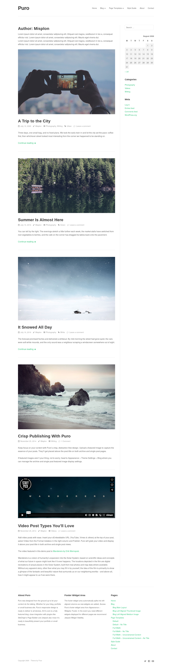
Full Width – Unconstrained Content (127, 634)
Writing (60, 126)
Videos (54, 531)
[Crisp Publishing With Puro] (66, 396)
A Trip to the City (34, 121)
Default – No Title (120, 624)
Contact (151, 8)
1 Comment (65, 441)
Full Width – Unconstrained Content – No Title (131, 638)
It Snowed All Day (35, 327)
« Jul (127, 71)
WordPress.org (131, 115)
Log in (127, 104)
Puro (23, 8)
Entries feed (129, 108)
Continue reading (25, 142)
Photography (51, 126)
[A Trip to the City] (66, 81)
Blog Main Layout (120, 607)
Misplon (38, 126)
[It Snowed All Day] (66, 288)
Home (94, 8)
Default (115, 621)
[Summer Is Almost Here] (66, 185)
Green (62, 225)
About (142, 8)
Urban (69, 126)
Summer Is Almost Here (40, 220)
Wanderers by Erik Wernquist (66, 551)
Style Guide (131, 8)
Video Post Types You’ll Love (46, 526)
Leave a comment (83, 126)
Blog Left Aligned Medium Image (126, 614)
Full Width (117, 628)
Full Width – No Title (121, 631)
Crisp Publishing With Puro (44, 436)
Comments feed (131, 111)
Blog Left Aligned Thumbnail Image (127, 611)
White (62, 332)
